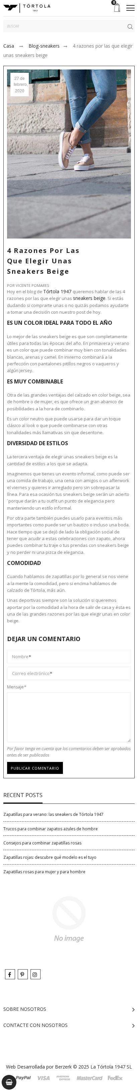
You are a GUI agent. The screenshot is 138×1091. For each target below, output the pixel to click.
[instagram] (35, 974)
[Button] (130, 8)
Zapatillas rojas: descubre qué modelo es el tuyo (49, 857)
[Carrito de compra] (9, 1082)
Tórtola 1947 (58, 291)
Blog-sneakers (44, 46)
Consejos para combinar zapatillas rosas (42, 843)
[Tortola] (26, 8)
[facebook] (10, 974)
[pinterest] (23, 974)
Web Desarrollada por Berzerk (39, 1066)
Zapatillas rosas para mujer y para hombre (44, 872)
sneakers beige (89, 298)
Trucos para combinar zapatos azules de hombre (50, 829)
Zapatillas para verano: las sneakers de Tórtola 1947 (53, 814)
